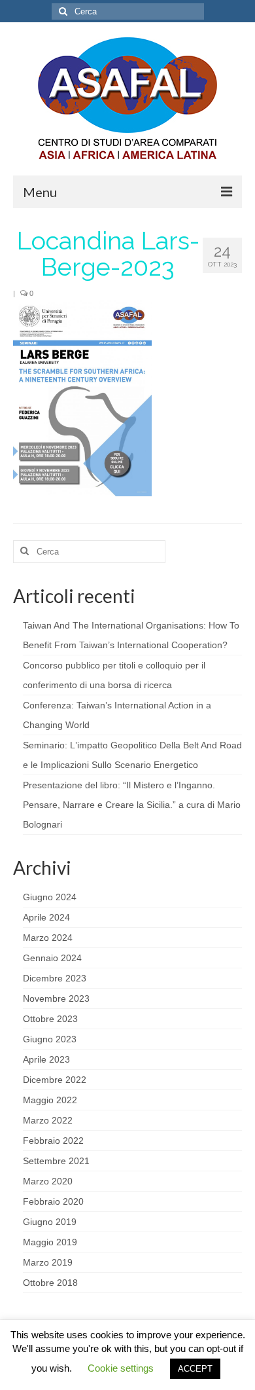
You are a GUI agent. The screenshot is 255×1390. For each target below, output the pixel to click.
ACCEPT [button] (195, 1369)
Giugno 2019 (49, 1221)
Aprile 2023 (46, 1059)
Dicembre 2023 (54, 978)
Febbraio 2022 (53, 1140)
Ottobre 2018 (50, 1282)
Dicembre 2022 (54, 1079)
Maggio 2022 (50, 1100)
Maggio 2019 (50, 1242)
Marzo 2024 (48, 937)
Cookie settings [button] (121, 1368)
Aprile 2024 (46, 917)
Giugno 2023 (49, 1039)
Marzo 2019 (48, 1262)
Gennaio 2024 (52, 958)
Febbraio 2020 (53, 1201)
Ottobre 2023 (50, 1019)
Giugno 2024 (49, 897)
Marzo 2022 (48, 1120)
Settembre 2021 (56, 1161)
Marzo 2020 (48, 1181)
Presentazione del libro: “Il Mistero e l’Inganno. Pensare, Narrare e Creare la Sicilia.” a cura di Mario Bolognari (132, 805)
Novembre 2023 (56, 998)
